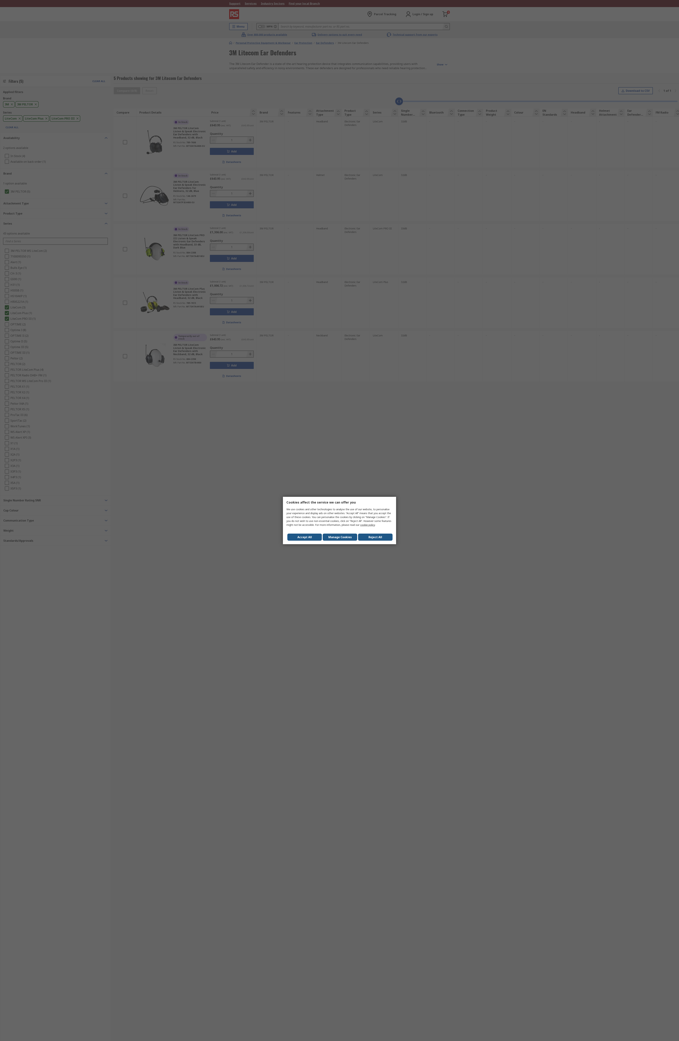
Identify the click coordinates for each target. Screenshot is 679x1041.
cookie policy (367, 525)
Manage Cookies (340, 537)
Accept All (304, 537)
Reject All (375, 537)
